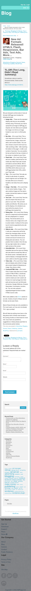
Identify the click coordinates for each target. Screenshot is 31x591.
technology (8, 488)
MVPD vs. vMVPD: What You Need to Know (16, 422)
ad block (10, 468)
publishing (10, 486)
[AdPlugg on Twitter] (9, 575)
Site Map (9, 503)
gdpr (12, 481)
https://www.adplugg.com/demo (14, 85)
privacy (21, 484)
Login (28, 4)
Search (7, 404)
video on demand (8, 489)
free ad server (7, 481)
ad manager (16, 468)
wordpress (9, 491)
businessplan (17, 476)
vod (16, 489)
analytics (17, 474)
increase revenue (14, 482)
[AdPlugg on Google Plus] (15, 575)
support (21, 486)
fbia (24, 479)
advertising (9, 474)
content (21, 476)
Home (4, 26)
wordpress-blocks (8, 493)
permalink (19, 330)
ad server (14, 472)
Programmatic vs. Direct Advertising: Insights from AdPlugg (15, 418)
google (15, 481)
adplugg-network (15, 470)
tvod (12, 488)
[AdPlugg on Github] (4, 583)
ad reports (7, 472)
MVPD (18, 484)
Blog (8, 26)
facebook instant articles (13, 479)
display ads (16, 478)
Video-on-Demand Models (13, 456)
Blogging (13, 62)
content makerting (9, 478)
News (23, 62)
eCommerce (9, 445)
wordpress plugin (18, 493)
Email (5, 370)
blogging (9, 476)
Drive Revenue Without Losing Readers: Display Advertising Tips (15, 431)
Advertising (6, 62)
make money (10, 484)
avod (22, 474)
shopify (17, 486)
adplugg (7, 470)
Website (5, 377)
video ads (20, 488)
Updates (12, 64)
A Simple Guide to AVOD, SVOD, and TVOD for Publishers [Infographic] (16, 428)
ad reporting (22, 470)
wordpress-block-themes (19, 491)
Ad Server (8, 440)
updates (16, 488)
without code (20, 489)
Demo (19, 297)
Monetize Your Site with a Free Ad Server (15, 425)
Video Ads (8, 454)
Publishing (6, 64)
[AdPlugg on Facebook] (4, 575)
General (18, 62)
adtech (21, 472)
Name (5, 364)
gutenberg (20, 481)
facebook (22, 478)
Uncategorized (9, 451)
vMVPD (13, 489)
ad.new (6, 468)
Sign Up (23, 4)
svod (25, 486)
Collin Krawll (6, 59)
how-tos (7, 482)
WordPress (19, 64)
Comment (6, 356)
